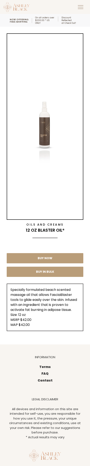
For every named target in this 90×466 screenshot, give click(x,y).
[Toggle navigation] (81, 7)
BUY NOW (45, 258)
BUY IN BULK (45, 272)
